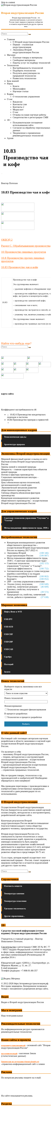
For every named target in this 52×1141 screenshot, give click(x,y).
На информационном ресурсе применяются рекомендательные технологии (22, 1030)
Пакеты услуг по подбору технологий (31, 63)
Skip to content (8, 2)
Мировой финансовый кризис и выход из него (24, 459)
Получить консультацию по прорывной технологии (26, 74)
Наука (10, 83)
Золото (7, 672)
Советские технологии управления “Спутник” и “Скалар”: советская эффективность (24, 566)
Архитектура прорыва (14, 444)
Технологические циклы (15, 437)
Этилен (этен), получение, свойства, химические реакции (22, 585)
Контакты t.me (20, 104)
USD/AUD (8, 627)
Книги (16, 86)
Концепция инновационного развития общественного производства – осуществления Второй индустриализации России (24, 500)
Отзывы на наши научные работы (29, 115)
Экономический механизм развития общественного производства (19, 488)
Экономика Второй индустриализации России (26, 51)
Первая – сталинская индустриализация (23, 45)
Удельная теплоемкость (15, 909)
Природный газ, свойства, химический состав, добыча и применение (26, 595)
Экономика (7, 1109)
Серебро (8, 657)
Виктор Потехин (9, 183)
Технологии (13, 65)
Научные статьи (20, 91)
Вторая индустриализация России (22, 12)
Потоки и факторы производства (17, 474)
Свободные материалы (24, 60)
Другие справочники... (14, 916)
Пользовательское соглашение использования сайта (27, 123)
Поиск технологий (13, 698)
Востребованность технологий (28, 68)
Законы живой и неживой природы (18, 467)
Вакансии (17, 102)
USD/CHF (8, 634)
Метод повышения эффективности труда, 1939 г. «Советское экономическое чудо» (27, 559)
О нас (10, 99)
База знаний (13, 81)
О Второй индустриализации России (31, 42)
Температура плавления (15, 901)
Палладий (8, 664)
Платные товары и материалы (27, 57)
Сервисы (6, 1137)
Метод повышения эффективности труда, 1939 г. (26, 528)
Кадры (10, 94)
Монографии (19, 89)
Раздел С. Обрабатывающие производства (25, 245)
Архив (10, 138)
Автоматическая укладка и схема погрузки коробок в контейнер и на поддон (28, 572)
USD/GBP (8, 642)
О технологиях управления (26, 96)
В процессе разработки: (16, 713)
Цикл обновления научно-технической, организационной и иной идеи (20, 483)
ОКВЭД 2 (7, 239)
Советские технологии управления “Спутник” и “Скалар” (26, 519)
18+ (9, 120)
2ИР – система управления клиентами (26, 581)
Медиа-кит (18, 109)
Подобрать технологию (24, 70)
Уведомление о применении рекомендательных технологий (28, 134)
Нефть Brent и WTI (13, 612)
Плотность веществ (13, 886)
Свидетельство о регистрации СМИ (30, 117)
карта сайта (7, 394)
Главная (11, 39)
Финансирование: (13, 706)
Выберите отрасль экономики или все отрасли (23, 687)
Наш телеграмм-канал (12, 1015)
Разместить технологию (24, 78)
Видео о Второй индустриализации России (22, 1002)
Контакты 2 (18, 107)
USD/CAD (8, 649)
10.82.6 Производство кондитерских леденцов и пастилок (26, 415)
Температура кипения (14, 894)
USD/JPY (8, 619)
